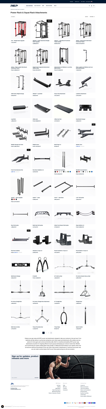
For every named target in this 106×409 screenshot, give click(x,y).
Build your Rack (29, 5)
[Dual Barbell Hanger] (85, 108)
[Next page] (51, 333)
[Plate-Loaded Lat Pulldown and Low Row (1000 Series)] (85, 56)
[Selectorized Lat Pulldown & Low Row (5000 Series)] (64, 56)
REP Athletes (58, 388)
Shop (43, 5)
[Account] (91, 5)
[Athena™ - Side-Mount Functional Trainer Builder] (64, 29)
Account (71, 1)
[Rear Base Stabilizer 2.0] (42, 159)
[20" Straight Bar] (64, 290)
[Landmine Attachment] (85, 83)
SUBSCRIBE (36, 377)
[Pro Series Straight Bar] (20, 290)
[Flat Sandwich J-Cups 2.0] (85, 239)
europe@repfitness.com (16, 389)
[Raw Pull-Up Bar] (20, 214)
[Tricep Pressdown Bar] (42, 316)
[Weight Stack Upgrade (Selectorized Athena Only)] (42, 56)
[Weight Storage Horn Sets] (20, 133)
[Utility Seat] (42, 108)
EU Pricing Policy (84, 391)
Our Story (58, 385)
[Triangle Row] (85, 290)
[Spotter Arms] (85, 133)
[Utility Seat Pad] (64, 108)
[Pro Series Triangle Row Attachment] (42, 290)
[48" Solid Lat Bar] (64, 265)
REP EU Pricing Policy (56, 391)
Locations (65, 388)
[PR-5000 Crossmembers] (85, 159)
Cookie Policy (83, 394)
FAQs (64, 385)
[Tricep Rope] (64, 316)
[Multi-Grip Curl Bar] (20, 316)
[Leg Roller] (20, 108)
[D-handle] (42, 265)
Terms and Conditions (85, 388)
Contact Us (77, 1)
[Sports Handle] (85, 316)
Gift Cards (83, 1)
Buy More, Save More (84, 393)
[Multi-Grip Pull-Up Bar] (42, 214)
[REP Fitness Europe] (18, 5)
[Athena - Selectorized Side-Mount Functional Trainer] (85, 29)
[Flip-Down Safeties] (20, 239)
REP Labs (65, 386)
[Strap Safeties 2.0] (85, 214)
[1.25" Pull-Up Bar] (85, 186)
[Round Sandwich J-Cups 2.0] (64, 239)
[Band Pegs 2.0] (64, 133)
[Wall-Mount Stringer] (20, 265)
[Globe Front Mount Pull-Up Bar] (64, 214)
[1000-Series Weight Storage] (20, 83)
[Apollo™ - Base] (42, 186)
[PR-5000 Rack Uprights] (64, 159)
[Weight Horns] (42, 133)
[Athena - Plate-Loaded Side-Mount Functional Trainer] (20, 56)
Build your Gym (37, 5)
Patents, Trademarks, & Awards (54, 393)
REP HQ (58, 386)
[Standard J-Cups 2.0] (42, 239)
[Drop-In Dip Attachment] (64, 83)
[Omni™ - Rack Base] (64, 186)
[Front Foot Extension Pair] (20, 159)
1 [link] (43, 332)
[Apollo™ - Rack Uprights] (20, 186)
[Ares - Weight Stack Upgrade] (20, 29)
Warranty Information (84, 386)
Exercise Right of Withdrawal (86, 396)
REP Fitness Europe (16, 406)
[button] (29, 6)
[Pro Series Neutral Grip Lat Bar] (85, 265)
